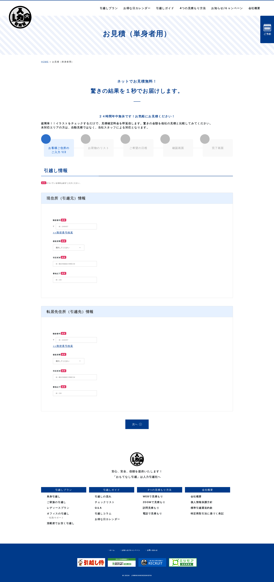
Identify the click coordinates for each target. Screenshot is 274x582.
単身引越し (53, 496)
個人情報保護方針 (201, 502)
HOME (45, 61)
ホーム (112, 550)
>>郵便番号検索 (63, 232)
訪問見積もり (150, 507)
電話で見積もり (152, 513)
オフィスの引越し (57, 513)
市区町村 (59, 257)
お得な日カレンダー (137, 8)
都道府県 (59, 241)
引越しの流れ (103, 496)
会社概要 (196, 496)
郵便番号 (59, 220)
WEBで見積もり (152, 496)
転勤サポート (56, 517)
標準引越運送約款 (201, 507)
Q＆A (98, 507)
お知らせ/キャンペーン (227, 8)
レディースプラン (57, 507)
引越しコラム (103, 513)
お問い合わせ (152, 550)
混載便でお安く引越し (60, 523)
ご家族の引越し (56, 502)
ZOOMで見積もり (153, 502)
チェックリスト (104, 502)
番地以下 (59, 273)
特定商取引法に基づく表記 (207, 513)
